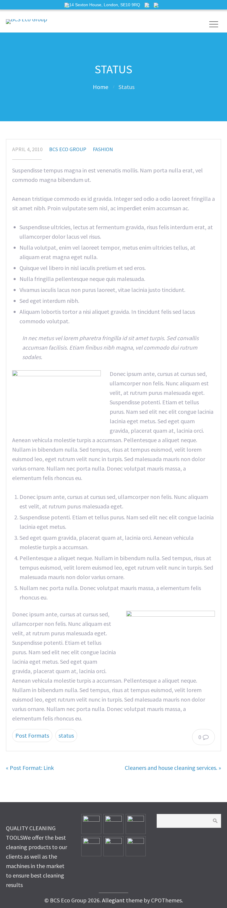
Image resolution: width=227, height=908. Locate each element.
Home (100, 87)
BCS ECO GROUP (67, 149)
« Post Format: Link (30, 767)
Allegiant (113, 900)
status (66, 735)
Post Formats (32, 735)
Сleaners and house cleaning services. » (173, 767)
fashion (103, 149)
